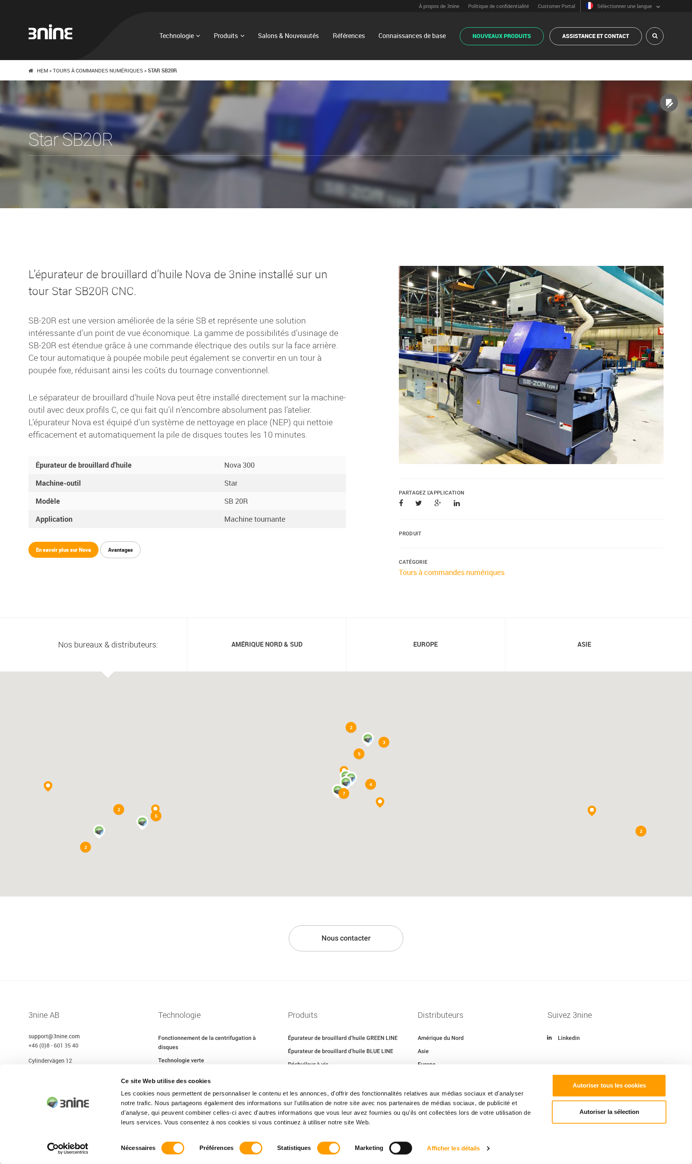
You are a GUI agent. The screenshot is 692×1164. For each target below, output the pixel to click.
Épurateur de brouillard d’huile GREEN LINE (343, 1037)
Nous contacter (346, 938)
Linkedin (569, 1037)
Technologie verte (181, 1060)
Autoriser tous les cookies (609, 1085)
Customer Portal (556, 6)
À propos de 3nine (439, 6)
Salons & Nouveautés (288, 35)
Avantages (120, 550)
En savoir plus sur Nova (63, 550)
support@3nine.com (54, 1036)
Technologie (176, 35)
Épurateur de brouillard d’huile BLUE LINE (340, 1051)
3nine (50, 32)
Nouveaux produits (502, 36)
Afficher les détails (453, 1148)
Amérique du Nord (441, 1037)
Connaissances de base (412, 35)
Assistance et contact (595, 36)
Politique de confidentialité (498, 6)
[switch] (250, 1148)
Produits (226, 35)
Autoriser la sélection (609, 1111)
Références (349, 35)
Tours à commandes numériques (98, 70)
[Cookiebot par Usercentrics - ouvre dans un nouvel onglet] (68, 1148)
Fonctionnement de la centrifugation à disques (207, 1042)
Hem (42, 70)
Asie (423, 1051)
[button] (346, 783)
